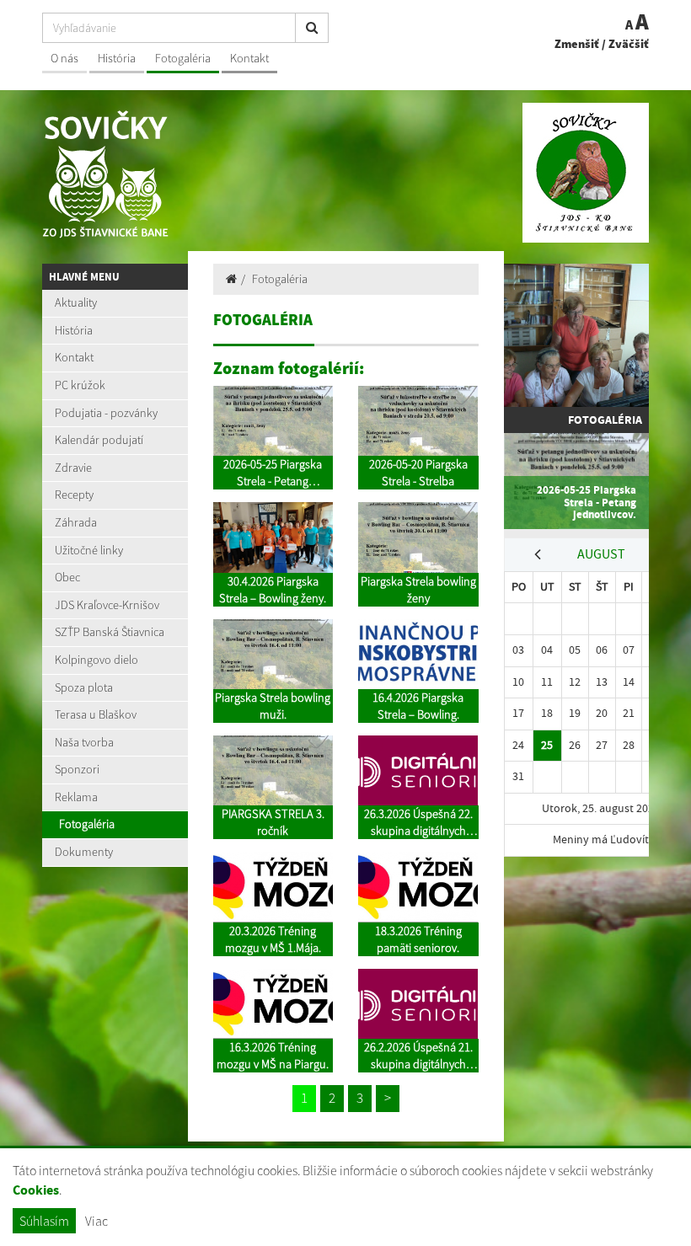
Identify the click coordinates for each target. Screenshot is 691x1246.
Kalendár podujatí (99, 439)
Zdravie (73, 467)
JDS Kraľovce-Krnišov (107, 604)
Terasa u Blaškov (96, 714)
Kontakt (249, 58)
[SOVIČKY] (187, 198)
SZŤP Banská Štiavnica (109, 631)
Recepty (74, 494)
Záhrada (76, 522)
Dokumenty (84, 851)
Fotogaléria (183, 58)
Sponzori (77, 769)
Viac (96, 1220)
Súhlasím (44, 1220)
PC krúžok (80, 385)
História (117, 58)
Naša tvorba (84, 742)
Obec (67, 577)
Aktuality (76, 302)
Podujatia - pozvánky (106, 412)
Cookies (36, 1190)
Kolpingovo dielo (96, 659)
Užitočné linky (89, 550)
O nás (64, 58)
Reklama (76, 797)
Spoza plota (84, 687)
